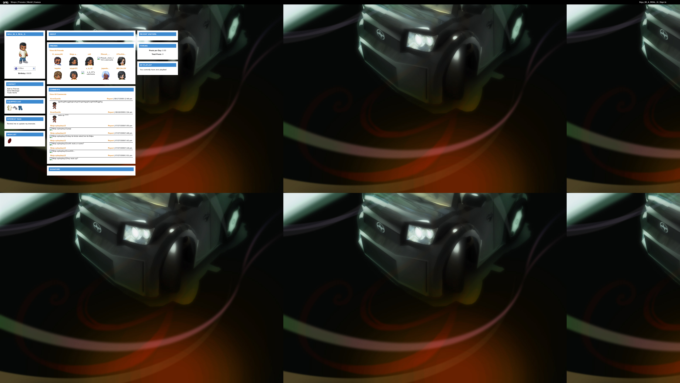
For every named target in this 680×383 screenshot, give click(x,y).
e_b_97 (89, 68)
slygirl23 (73, 68)
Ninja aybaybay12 (58, 126)
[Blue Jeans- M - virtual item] (20, 110)
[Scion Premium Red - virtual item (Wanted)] (9, 143)
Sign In (663, 2)
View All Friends (57, 50)
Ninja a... (73, 54)
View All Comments (58, 94)
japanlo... (105, 68)
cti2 (89, 54)
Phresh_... (105, 54)
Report (110, 99)
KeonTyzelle (55, 99)
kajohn (58, 68)
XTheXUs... (121, 54)
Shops (14, 2)
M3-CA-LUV (121, 68)
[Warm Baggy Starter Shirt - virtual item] (9, 110)
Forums (22, 2)
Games (37, 2)
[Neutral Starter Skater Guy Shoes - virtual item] (15, 110)
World (30, 2)
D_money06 (57, 54)
